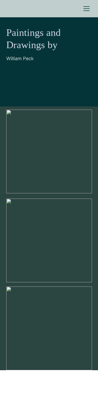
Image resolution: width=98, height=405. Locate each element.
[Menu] (86, 8)
